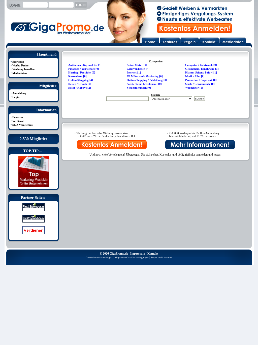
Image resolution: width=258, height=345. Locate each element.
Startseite (18, 61)
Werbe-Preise (20, 65)
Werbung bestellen (23, 69)
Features (17, 117)
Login (15, 97)
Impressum (137, 253)
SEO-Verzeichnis (22, 125)
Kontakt (152, 253)
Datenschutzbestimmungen (99, 257)
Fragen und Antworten (162, 257)
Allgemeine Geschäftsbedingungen (131, 257)
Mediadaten (19, 73)
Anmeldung (19, 93)
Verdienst (18, 121)
